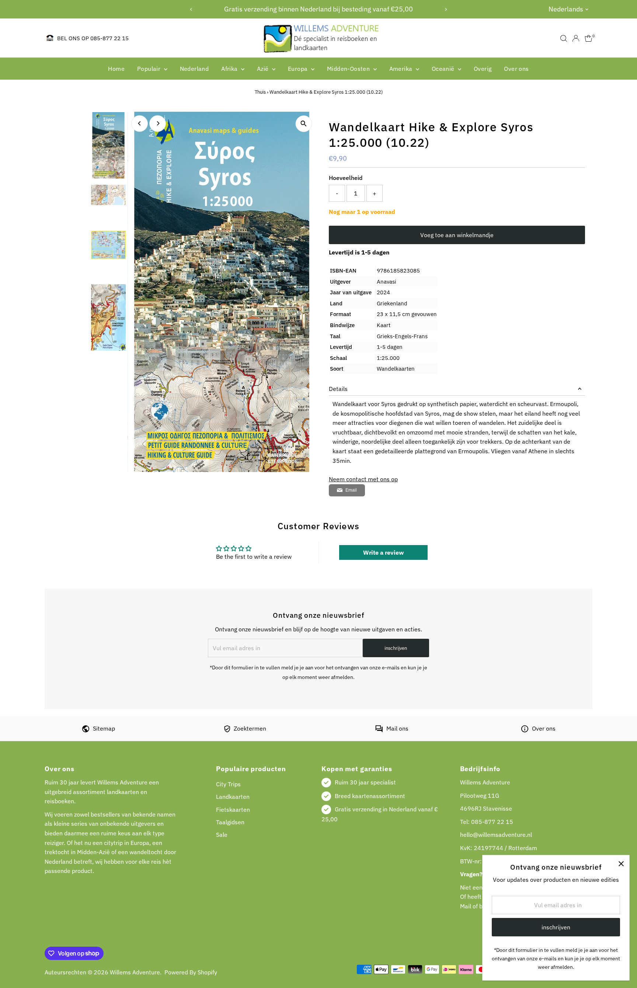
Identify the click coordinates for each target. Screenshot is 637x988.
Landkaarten (233, 796)
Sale (221, 834)
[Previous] (191, 9)
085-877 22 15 (492, 821)
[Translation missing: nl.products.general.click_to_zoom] (303, 123)
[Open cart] (588, 38)
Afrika (230, 68)
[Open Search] (563, 38)
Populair (149, 68)
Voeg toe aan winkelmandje (457, 235)
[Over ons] (524, 730)
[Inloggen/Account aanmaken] (575, 38)
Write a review (383, 552)
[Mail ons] (379, 730)
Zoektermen (250, 728)
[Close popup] (621, 863)
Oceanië (444, 68)
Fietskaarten (233, 809)
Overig (482, 68)
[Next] (446, 9)
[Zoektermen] (227, 730)
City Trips (228, 784)
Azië (263, 68)
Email (351, 490)
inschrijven (395, 648)
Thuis (260, 92)
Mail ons (397, 728)
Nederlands (566, 9)
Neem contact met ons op (363, 479)
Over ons (516, 68)
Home (116, 68)
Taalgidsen (230, 822)
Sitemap (104, 728)
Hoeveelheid (345, 177)
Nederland (194, 68)
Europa (298, 68)
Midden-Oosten (349, 68)
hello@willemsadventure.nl (496, 834)
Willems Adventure (135, 972)
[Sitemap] (85, 730)
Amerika (401, 68)
